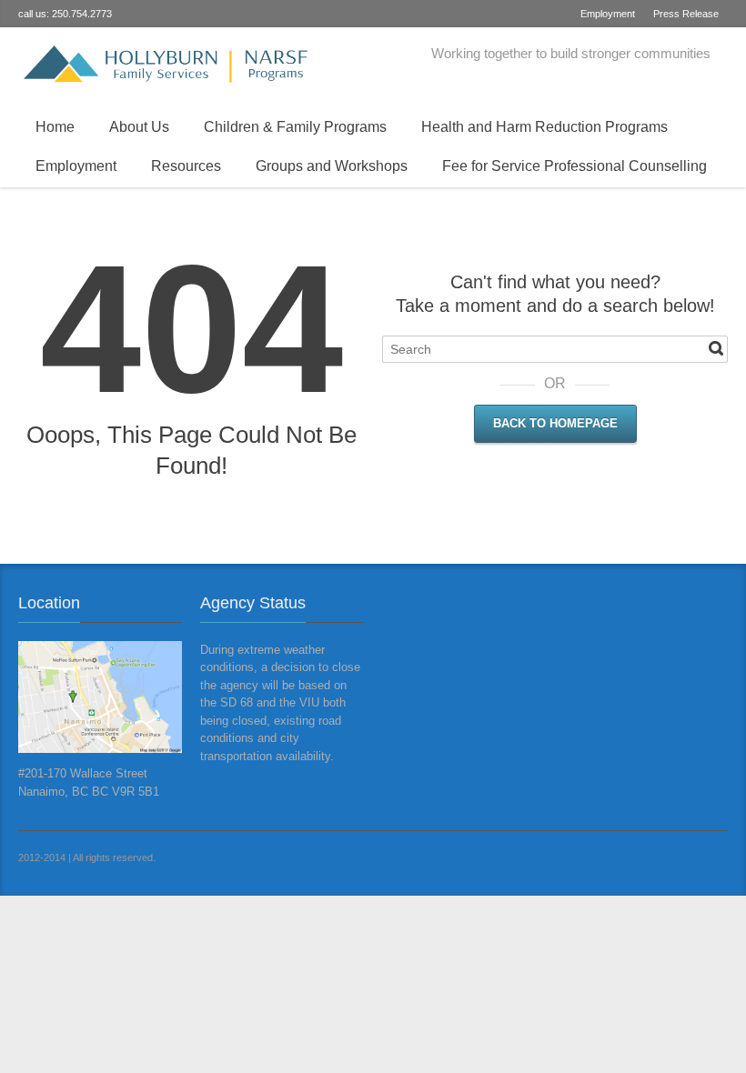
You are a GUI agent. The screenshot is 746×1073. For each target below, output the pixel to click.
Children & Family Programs (295, 127)
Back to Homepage (555, 423)
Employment (607, 13)
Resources (186, 166)
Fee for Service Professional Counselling (574, 166)
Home (55, 127)
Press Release (686, 13)
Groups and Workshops (332, 166)
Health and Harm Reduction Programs (544, 127)
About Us (139, 127)
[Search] (716, 348)
